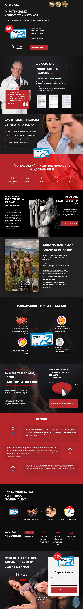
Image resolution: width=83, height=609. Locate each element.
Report (46, 602)
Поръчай (28, 532)
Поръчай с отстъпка (38, 47)
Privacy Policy (39, 602)
